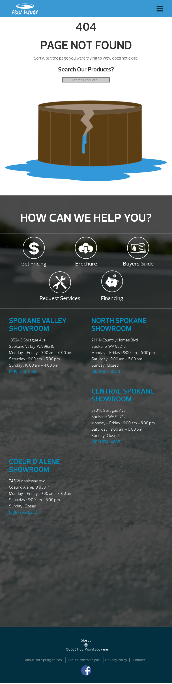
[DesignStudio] (86, 645)
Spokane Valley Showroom (38, 324)
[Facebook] (86, 670)
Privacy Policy (116, 660)
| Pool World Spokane (23, 8)
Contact (139, 660)
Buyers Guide (138, 263)
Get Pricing (33, 263)
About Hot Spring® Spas (43, 660)
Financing (112, 298)
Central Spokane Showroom (122, 395)
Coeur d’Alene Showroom (34, 465)
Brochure (86, 263)
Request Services (60, 298)
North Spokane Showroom (119, 324)
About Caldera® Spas (83, 660)
